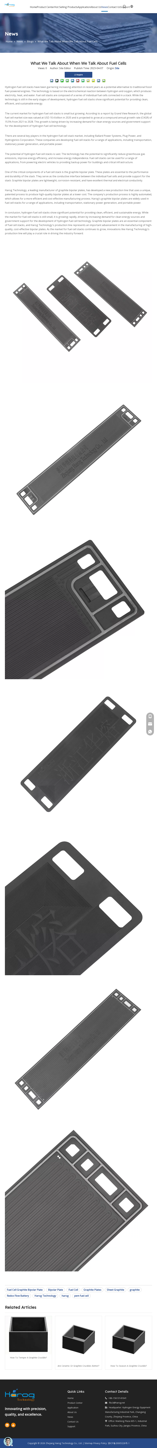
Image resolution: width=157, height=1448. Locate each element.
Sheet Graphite (115, 1289)
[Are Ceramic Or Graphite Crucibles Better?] (78, 1339)
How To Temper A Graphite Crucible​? (28, 1357)
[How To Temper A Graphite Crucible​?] (28, 1335)
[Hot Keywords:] (124, 6)
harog (65, 1295)
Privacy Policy (100, 1443)
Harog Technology (45, 1295)
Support (71, 1426)
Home (70, 1398)
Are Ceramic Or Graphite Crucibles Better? (78, 1365)
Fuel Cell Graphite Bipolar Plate (25, 1289)
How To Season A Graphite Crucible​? (128, 1365)
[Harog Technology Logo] (24, 1395)
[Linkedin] (7, 1425)
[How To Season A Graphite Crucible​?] (128, 1339)
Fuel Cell (73, 1289)
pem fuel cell (81, 1295)
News (70, 1416)
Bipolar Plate (55, 1289)
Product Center (74, 1402)
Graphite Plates (92, 1289)
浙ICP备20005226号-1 (118, 1443)
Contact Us (72, 1421)
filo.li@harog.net (117, 1402)
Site (117, 68)
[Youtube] (13, 1425)
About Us (72, 1412)
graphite (135, 1289)
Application (72, 1407)
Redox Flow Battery (18, 1295)
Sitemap (88, 1443)
